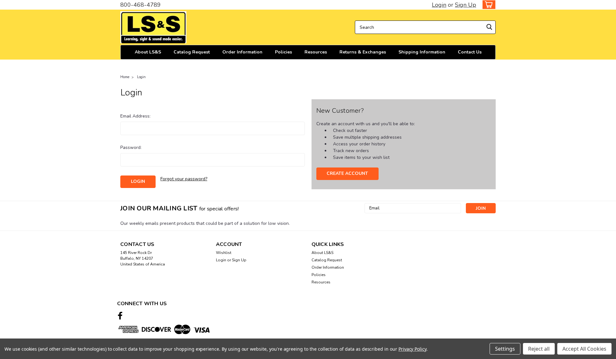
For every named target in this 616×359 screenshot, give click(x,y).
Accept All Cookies (584, 348)
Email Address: (135, 116)
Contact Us (470, 52)
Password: (130, 147)
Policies (283, 52)
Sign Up (465, 5)
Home (124, 77)
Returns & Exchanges (362, 52)
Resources (315, 52)
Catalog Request (192, 52)
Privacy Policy (412, 349)
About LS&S (148, 52)
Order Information (242, 52)
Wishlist (223, 252)
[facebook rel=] (120, 316)
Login (439, 5)
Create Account (347, 173)
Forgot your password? (183, 179)
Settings (505, 348)
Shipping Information (421, 52)
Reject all (539, 348)
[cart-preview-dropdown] (487, 4)
